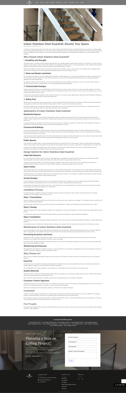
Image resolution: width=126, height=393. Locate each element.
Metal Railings (27, 46)
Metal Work (64, 378)
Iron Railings (64, 382)
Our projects (71, 2)
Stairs (47, 2)
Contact (82, 2)
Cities (65, 2)
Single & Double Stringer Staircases (69, 384)
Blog (77, 2)
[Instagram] (82, 379)
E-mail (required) (72, 342)
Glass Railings (64, 380)
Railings (52, 2)
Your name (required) (73, 337)
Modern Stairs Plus (36, 46)
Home (37, 2)
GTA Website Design (65, 391)
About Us (42, 2)
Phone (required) (72, 346)
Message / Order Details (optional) (76, 351)
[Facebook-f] (79, 379)
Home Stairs (64, 386)
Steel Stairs (64, 388)
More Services (59, 2)
